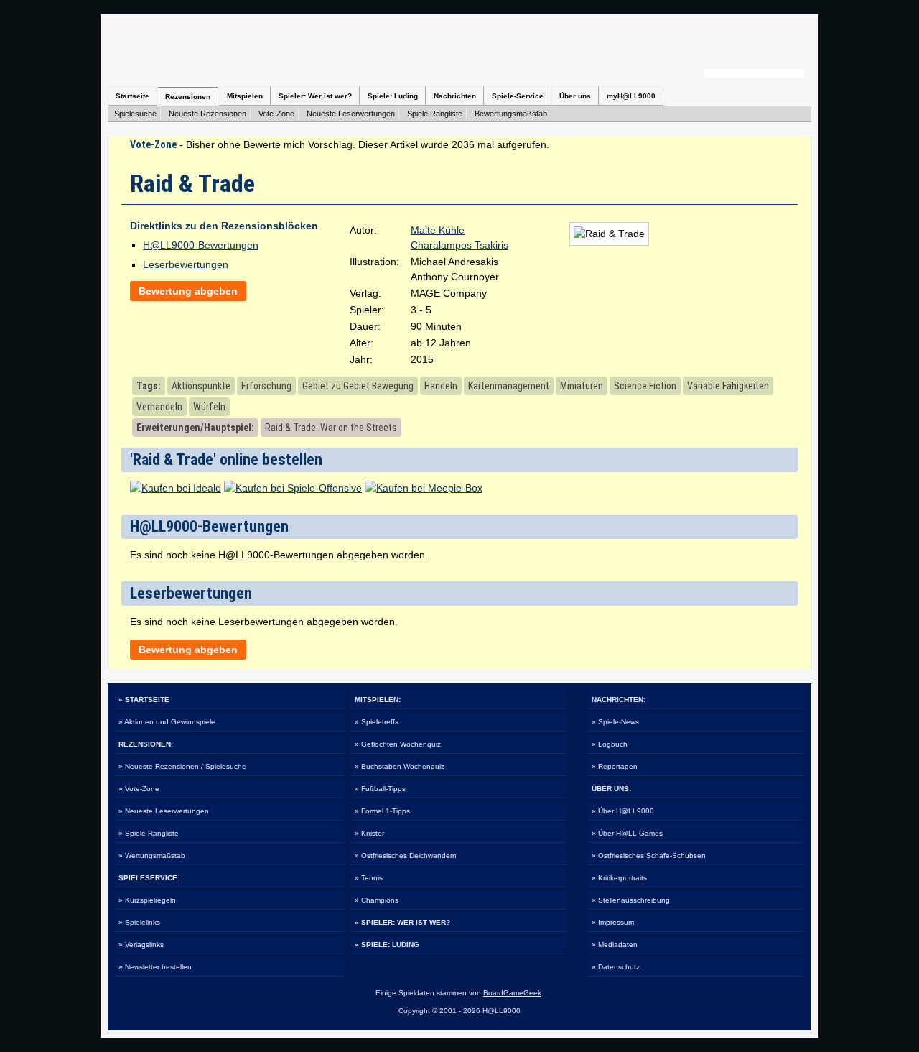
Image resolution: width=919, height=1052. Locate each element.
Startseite (132, 96)
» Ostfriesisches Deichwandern (406, 855)
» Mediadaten (615, 945)
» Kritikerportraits (619, 878)
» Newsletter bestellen (155, 967)
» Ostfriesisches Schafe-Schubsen (649, 855)
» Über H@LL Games (627, 833)
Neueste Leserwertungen (351, 113)
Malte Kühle (438, 230)
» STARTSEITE (143, 699)
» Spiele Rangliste (148, 833)
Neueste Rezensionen (207, 113)
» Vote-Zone (138, 789)
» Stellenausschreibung (631, 900)
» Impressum (613, 922)
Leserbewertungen (185, 264)
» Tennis (369, 878)
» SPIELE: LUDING (387, 945)
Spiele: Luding (393, 96)
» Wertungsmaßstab (151, 855)
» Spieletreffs (376, 722)
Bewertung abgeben (188, 291)
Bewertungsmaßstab (511, 113)
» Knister (369, 833)
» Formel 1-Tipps (382, 811)
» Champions (376, 900)
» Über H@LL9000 (623, 811)
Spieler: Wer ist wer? (315, 96)
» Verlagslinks (141, 945)
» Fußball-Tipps (380, 789)
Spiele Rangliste (434, 113)
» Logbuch (610, 744)
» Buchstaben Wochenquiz (399, 766)
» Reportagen (615, 766)
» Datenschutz (616, 967)
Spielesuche (135, 113)
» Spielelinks (139, 922)
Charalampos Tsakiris (459, 245)
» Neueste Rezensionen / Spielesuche (182, 766)
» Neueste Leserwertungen (163, 811)
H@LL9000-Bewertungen (200, 245)
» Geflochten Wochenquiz (398, 744)
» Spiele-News (615, 722)
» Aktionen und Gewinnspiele (166, 722)
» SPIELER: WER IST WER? (402, 922)
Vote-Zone (276, 113)
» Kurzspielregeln (147, 900)
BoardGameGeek (512, 993)
